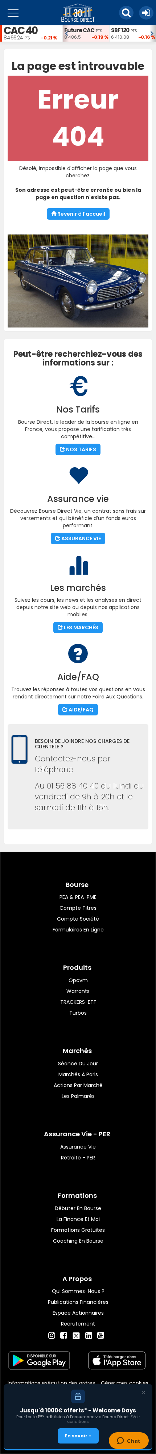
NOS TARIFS (80, 449)
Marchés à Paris (78, 1074)
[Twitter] (76, 1334)
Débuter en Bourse (78, 1208)
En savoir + (78, 1436)
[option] (85, 33)
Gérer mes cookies (124, 1383)
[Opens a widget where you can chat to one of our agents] (128, 1441)
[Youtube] (100, 1335)
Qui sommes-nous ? (78, 1291)
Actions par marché (78, 1085)
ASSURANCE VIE (80, 538)
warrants (78, 991)
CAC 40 (20, 31)
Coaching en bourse (78, 1240)
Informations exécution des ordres (51, 1383)
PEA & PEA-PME (78, 897)
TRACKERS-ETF (78, 1002)
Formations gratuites (78, 1230)
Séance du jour (78, 1063)
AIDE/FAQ (80, 709)
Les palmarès (78, 1096)
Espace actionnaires (78, 1312)
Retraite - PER (78, 1157)
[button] (126, 13)
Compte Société (78, 918)
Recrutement (78, 1323)
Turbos (78, 1012)
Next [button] (152, 33)
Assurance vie (78, 1146)
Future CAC (79, 30)
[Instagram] (51, 1335)
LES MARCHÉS (80, 627)
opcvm (78, 980)
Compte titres (78, 908)
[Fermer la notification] (144, 1392)
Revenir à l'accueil (80, 213)
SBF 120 (120, 30)
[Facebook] (63, 1335)
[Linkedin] (88, 1335)
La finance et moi (78, 1219)
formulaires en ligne (78, 929)
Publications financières (78, 1302)
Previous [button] (66, 33)
